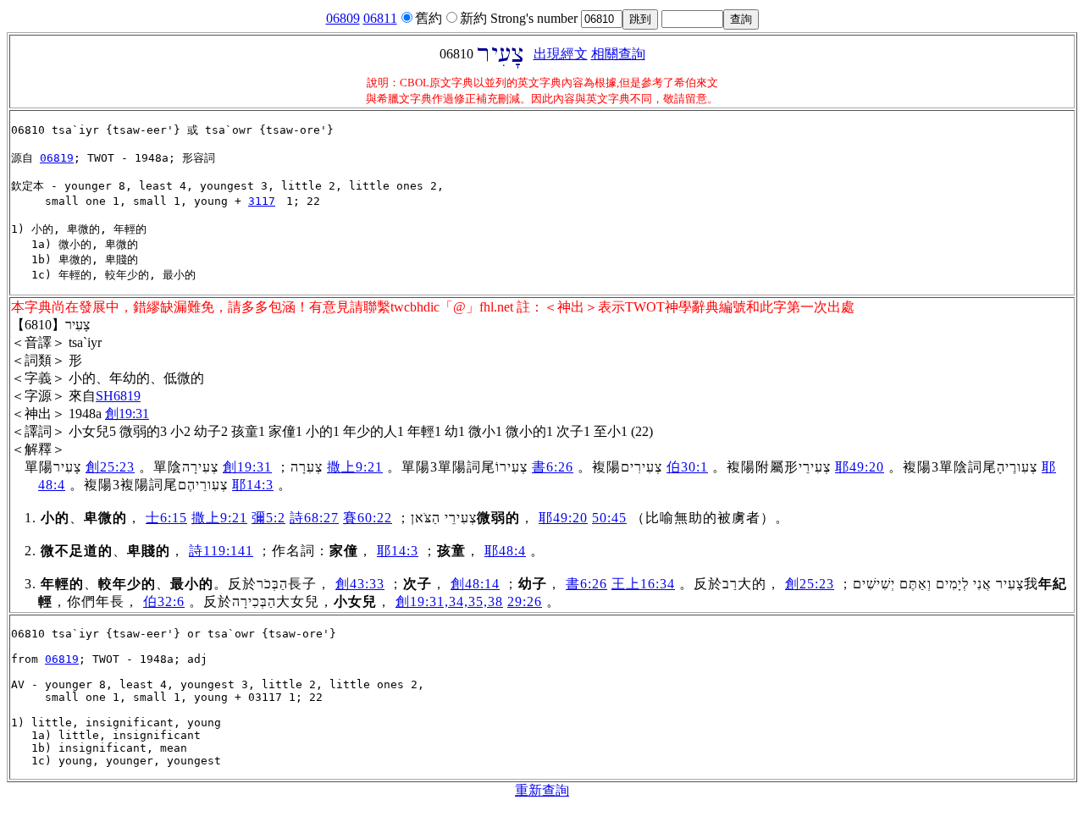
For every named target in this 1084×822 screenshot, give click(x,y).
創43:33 (359, 584)
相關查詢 (618, 54)
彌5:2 (268, 517)
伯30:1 (687, 467)
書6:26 (552, 467)
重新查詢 (542, 790)
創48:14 (475, 584)
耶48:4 (505, 550)
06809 (343, 18)
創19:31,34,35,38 (449, 601)
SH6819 (118, 396)
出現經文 (561, 54)
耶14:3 (253, 484)
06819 (57, 158)
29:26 (524, 601)
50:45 (609, 517)
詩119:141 (221, 550)
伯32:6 (164, 601)
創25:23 (110, 467)
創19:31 (127, 413)
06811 (380, 18)
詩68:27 (314, 517)
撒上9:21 (355, 467)
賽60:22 (367, 517)
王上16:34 (643, 584)
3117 (261, 201)
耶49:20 (859, 467)
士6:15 (166, 517)
